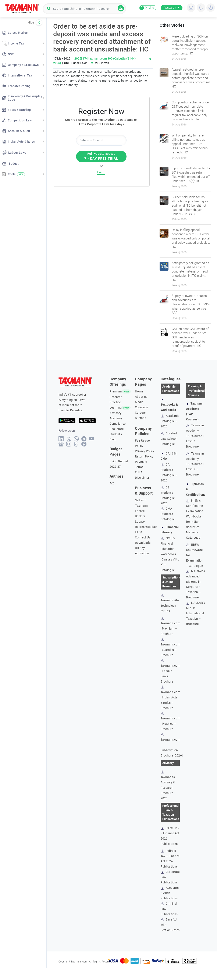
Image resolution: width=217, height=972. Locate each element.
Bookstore (117, 429)
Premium (116, 391)
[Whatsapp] (76, 438)
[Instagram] (68, 444)
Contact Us (142, 537)
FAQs (138, 532)
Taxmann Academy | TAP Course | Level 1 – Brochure (195, 436)
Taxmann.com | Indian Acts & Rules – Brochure (170, 700)
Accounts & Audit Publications (170, 893)
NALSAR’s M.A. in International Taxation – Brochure (195, 613)
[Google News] (61, 444)
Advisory (116, 413)
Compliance (118, 423)
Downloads (142, 542)
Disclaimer (142, 477)
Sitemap (140, 418)
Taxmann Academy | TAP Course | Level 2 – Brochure (195, 464)
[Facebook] (84, 444)
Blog (113, 439)
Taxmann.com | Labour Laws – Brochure (170, 673)
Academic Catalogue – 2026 (170, 421)
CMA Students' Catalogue (168, 514)
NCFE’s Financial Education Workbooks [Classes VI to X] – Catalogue (170, 554)
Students (116, 434)
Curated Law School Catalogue (169, 439)
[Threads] (76, 444)
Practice (115, 402)
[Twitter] (68, 438)
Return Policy (144, 456)
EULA (138, 472)
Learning (116, 407)
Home (139, 391)
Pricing (147, 8)
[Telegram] (84, 438)
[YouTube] (91, 438)
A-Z (112, 483)
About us (141, 396)
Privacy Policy (144, 451)
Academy (116, 418)
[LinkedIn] (61, 438)
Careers (140, 412)
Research (170, 7)
